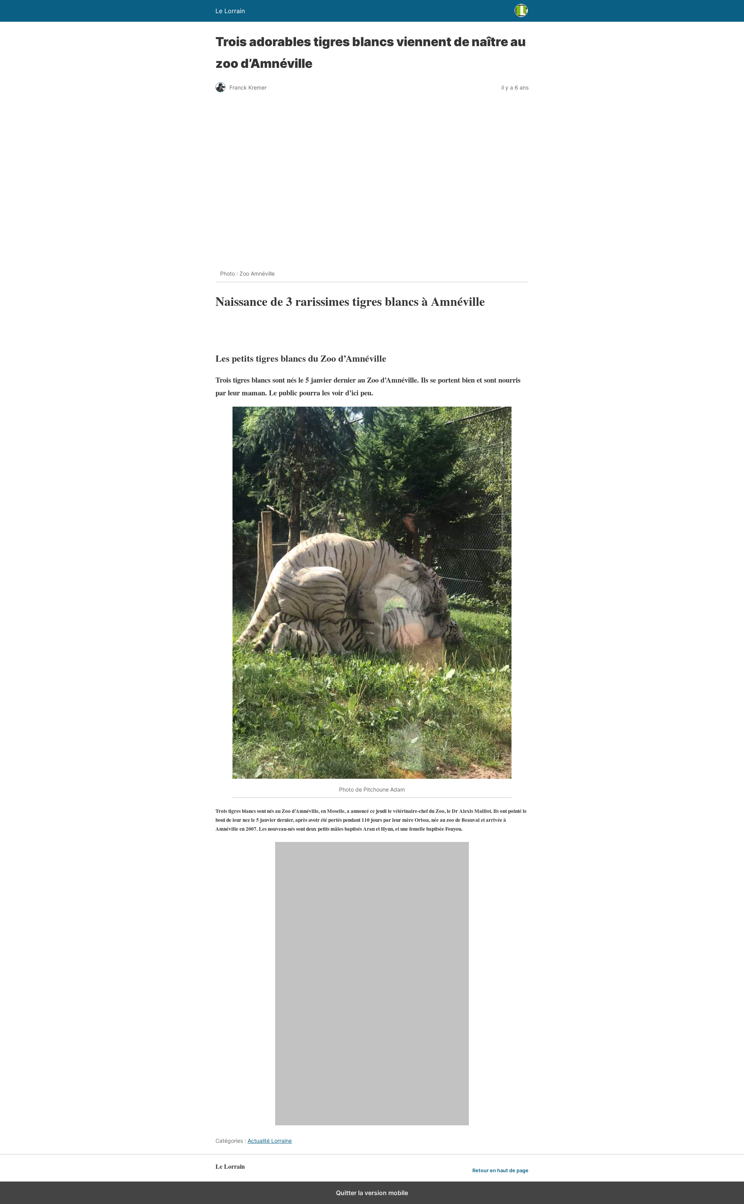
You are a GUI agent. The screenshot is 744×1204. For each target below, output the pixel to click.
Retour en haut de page (500, 1170)
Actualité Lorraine (270, 1140)
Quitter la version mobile (372, 1193)
